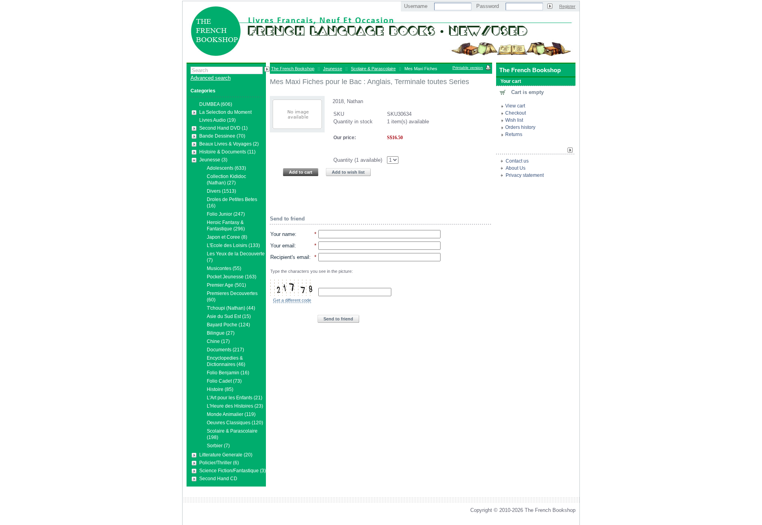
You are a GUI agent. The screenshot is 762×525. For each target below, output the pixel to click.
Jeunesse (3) (213, 160)
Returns (513, 134)
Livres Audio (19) (217, 120)
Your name (282, 234)
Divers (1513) (221, 191)
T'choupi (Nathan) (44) (231, 308)
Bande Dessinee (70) (222, 136)
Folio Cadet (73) (224, 381)
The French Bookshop (292, 68)
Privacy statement (525, 175)
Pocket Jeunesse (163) (231, 277)
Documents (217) (225, 350)
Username (415, 6)
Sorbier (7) (218, 445)
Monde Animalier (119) (231, 414)
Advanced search (210, 78)
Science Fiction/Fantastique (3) (232, 470)
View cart (515, 106)
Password (487, 6)
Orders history (520, 127)
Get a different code (292, 300)
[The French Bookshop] (381, 59)
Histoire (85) (220, 389)
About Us (515, 168)
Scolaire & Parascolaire (373, 68)
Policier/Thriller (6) (219, 463)
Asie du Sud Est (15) (229, 316)
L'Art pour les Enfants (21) (234, 397)
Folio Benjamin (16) (228, 373)
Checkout (515, 113)
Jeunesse (332, 68)
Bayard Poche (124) (228, 325)
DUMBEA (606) (215, 104)
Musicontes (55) (224, 268)
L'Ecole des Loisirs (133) (233, 245)
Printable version (467, 67)
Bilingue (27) (221, 333)
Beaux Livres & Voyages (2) (229, 144)
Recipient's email (289, 257)
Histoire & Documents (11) (227, 152)
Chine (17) (218, 341)
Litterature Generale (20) (225, 455)
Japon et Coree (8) (227, 237)
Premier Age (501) (226, 285)
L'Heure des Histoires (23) (235, 406)
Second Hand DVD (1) (223, 128)
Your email (282, 246)
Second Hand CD (218, 478)
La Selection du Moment (225, 112)
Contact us (517, 161)
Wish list (514, 120)
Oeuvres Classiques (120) (235, 422)
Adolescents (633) (226, 168)
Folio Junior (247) (226, 214)
